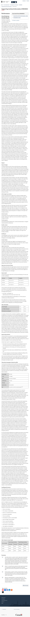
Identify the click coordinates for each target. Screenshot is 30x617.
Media (2, 603)
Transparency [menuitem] (4, 609)
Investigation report (17, 17)
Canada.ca (24, 0)
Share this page (26, 585)
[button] (14, 2)
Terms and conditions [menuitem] (17, 609)
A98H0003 (20, 4)
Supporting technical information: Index (20, 15)
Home (2, 4)
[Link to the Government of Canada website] (19, 614)
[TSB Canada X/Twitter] (3, 592)
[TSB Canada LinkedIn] (9, 590)
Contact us (3, 601)
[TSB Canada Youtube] (3, 590)
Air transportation (6, 4)
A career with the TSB (4, 600)
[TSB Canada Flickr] (5, 590)
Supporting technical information (7, 6)
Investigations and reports (14, 4)
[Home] (5, 1)
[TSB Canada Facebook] (7, 590)
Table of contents (16, 20)
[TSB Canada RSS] (11, 590)
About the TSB (3, 597)
